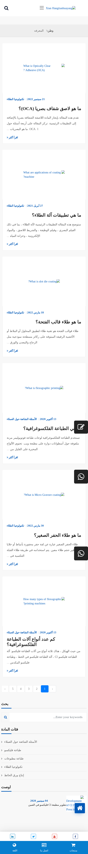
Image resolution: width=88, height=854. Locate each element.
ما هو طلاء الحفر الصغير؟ (57, 535)
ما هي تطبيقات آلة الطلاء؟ (56, 215)
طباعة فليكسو (12, 750)
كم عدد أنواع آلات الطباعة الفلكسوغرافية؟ (31, 642)
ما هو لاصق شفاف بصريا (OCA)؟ (50, 108)
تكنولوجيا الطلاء (15, 99)
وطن (50, 30)
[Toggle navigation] (42, 8)
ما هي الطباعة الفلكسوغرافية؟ (52, 428)
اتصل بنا (44, 850)
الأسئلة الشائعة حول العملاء (22, 419)
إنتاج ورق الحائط (14, 775)
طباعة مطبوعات (14, 758)
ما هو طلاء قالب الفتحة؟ (58, 321)
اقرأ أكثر (13, 137)
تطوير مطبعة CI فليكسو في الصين (47, 804)
